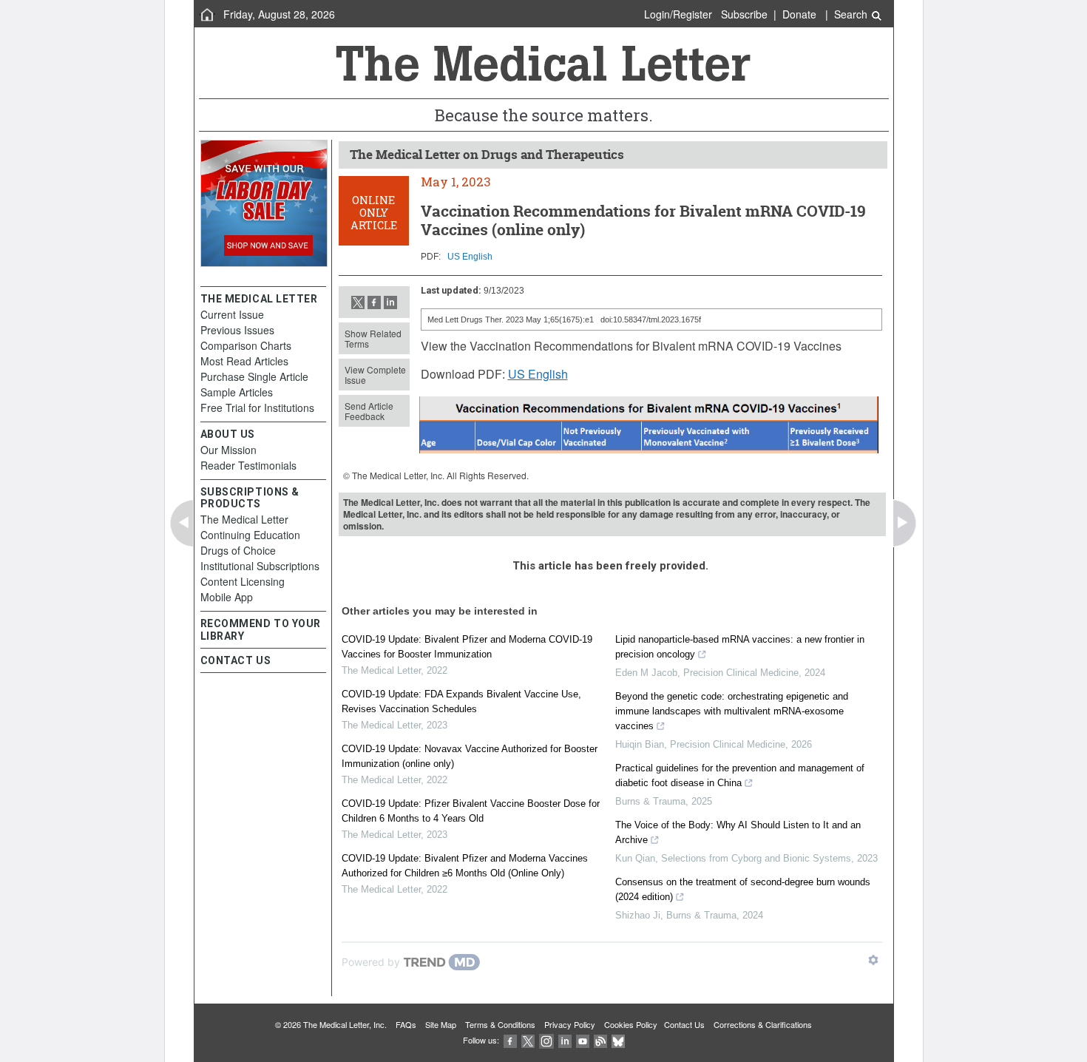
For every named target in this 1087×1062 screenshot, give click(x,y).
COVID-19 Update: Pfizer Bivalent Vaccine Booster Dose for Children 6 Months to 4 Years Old (471, 811)
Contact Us (684, 1024)
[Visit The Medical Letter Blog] (600, 1040)
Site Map (440, 1024)
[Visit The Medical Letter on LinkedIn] (565, 1040)
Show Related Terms (373, 338)
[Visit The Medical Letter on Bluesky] (618, 1040)
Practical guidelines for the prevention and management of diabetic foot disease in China (739, 775)
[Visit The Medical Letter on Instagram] (546, 1040)
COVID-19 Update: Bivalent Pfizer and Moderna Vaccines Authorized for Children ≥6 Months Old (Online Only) (465, 866)
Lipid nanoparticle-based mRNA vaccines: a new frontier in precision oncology (739, 647)
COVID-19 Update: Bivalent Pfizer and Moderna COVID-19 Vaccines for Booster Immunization (467, 647)
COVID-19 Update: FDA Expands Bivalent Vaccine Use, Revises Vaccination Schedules (461, 701)
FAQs (406, 1024)
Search (852, 14)
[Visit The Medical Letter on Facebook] (510, 1040)
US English (469, 256)
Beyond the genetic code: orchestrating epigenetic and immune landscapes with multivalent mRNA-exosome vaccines (731, 711)
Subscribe (744, 14)
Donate (799, 14)
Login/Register (678, 14)
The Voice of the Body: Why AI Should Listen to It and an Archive (738, 832)
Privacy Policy (569, 1024)
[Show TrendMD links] (873, 960)
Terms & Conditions (500, 1024)
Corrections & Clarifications (763, 1024)
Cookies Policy (630, 1024)
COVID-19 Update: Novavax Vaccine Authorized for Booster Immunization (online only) (469, 756)
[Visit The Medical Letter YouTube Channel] (582, 1040)
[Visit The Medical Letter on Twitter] (528, 1040)
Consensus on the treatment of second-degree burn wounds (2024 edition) (742, 889)
